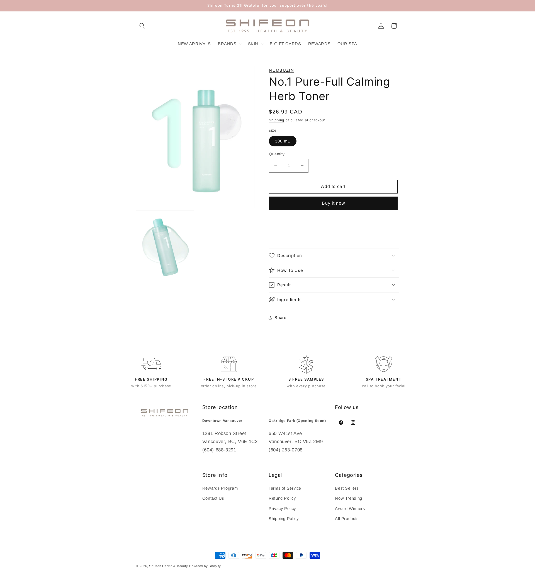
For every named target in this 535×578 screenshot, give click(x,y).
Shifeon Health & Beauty (168, 566)
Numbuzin (281, 70)
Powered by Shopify (205, 566)
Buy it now (333, 203)
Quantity (276, 154)
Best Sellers (347, 488)
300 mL (282, 141)
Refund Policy (282, 498)
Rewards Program (220, 488)
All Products (347, 518)
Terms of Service (285, 488)
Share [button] (280, 317)
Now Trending (348, 498)
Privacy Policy (282, 508)
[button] (142, 26)
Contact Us (213, 498)
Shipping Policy (283, 518)
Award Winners (350, 508)
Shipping (276, 120)
